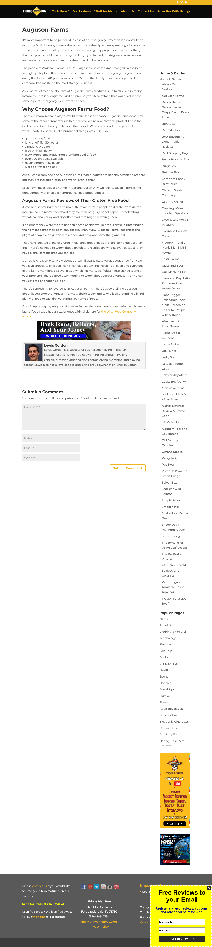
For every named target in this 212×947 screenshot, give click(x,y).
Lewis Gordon (56, 345)
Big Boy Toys (169, 664)
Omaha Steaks (172, 452)
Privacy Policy (99, 926)
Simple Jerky (171, 500)
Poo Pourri (169, 464)
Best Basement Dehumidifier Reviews (173, 141)
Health (164, 670)
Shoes (164, 702)
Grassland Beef (172, 265)
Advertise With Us (170, 11)
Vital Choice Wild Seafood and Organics (174, 570)
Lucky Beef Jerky (174, 381)
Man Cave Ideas (173, 388)
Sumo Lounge (172, 536)
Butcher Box (170, 172)
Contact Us (146, 11)
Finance (165, 644)
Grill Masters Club (174, 272)
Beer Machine (171, 130)
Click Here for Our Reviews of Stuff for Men (83, 11)
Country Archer (172, 201)
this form (38, 917)
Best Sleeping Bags (175, 153)
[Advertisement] (183, 45)
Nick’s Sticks (170, 422)
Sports (164, 676)
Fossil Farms (170, 259)
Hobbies (165, 683)
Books (164, 657)
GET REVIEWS (180, 939)
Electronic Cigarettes (174, 721)
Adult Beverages (171, 708)
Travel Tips (167, 689)
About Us (127, 11)
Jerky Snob (169, 357)
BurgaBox (169, 166)
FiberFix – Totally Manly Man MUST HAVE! (174, 247)
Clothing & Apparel (173, 631)
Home (164, 619)
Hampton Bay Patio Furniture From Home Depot (176, 283)
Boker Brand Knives (176, 159)
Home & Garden (171, 79)
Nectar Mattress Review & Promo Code (173, 411)
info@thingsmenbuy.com (99, 921)
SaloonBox (169, 482)
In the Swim (170, 344)
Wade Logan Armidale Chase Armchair (173, 587)
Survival (165, 696)
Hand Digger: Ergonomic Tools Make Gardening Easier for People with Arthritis (173, 305)
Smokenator (170, 507)
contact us (39, 886)
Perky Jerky (170, 458)
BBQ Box (168, 124)
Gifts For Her (168, 715)
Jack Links (169, 351)
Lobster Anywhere (174, 375)
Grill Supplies (169, 734)
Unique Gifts (168, 728)
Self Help (166, 651)
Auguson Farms (173, 96)
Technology (168, 638)
